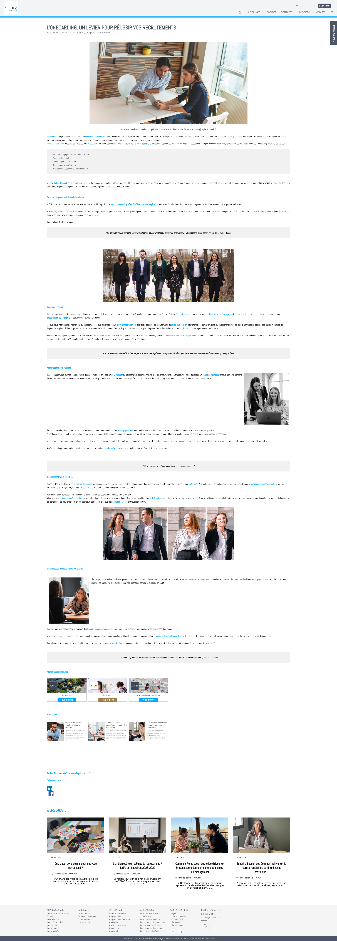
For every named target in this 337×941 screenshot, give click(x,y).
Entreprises (286, 12)
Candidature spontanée (87, 916)
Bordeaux (176, 143)
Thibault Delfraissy (55, 143)
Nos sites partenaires (117, 925)
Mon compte (325, 5)
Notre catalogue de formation (151, 919)
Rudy (143, 143)
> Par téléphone (176, 925)
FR (309, 6)
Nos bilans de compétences (150, 925)
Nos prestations (115, 916)
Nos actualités (53, 931)
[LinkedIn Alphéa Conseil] (180, 931)
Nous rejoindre (53, 919)
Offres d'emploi (84, 913)
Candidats (271, 12)
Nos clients (113, 922)
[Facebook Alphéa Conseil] (173, 931)
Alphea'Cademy (304, 12)
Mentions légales (159, 938)
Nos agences (52, 928)
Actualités (320, 12)
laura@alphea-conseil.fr (205, 129)
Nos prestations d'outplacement (152, 922)
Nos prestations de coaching (151, 928)
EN (315, 6)
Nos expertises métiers (118, 913)
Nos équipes (52, 925)
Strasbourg (91, 143)
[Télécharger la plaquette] (214, 925)
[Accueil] (11, 8)
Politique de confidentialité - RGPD (177, 938)
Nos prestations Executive (119, 919)
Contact (303, 6)
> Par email (175, 922)
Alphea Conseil (254, 12)
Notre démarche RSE (55, 922)
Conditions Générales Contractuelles (202, 938)
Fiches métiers (84, 919)
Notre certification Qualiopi (151, 931)
